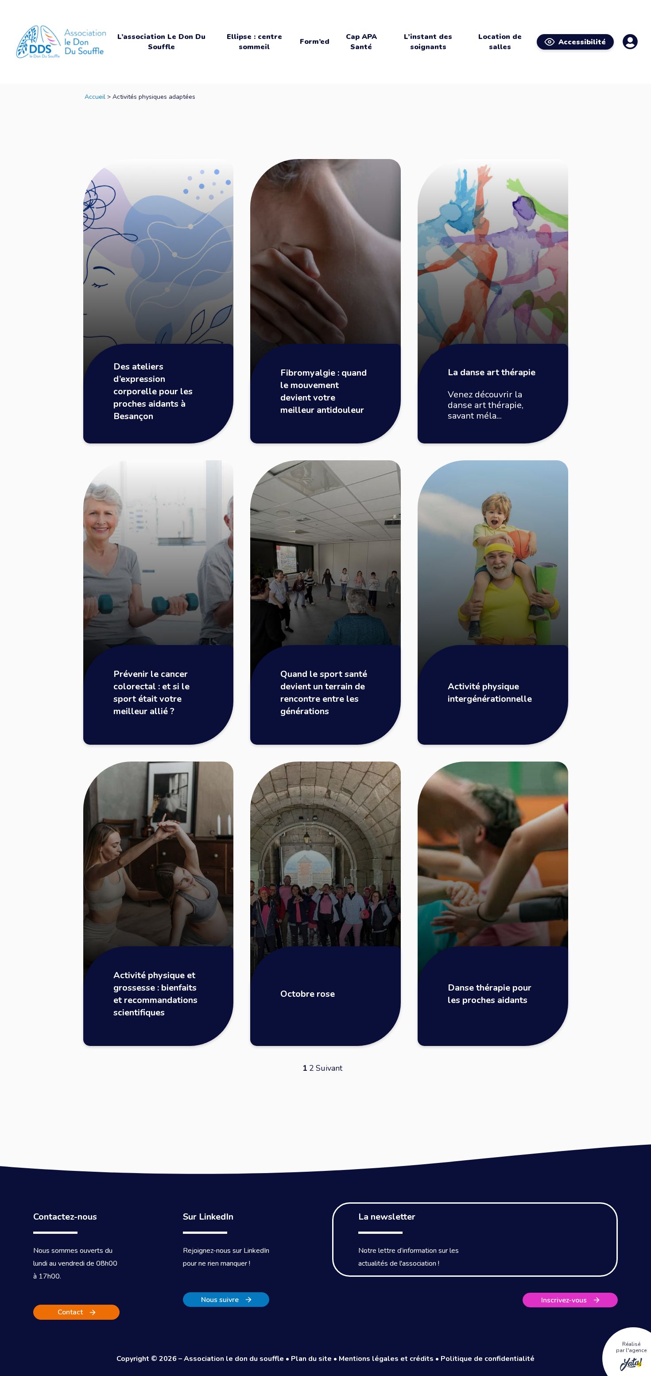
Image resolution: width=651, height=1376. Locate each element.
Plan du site (311, 1359)
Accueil (95, 97)
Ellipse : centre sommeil (254, 41)
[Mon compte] (630, 41)
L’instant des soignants (428, 41)
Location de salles (500, 41)
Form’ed (314, 42)
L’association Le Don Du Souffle (161, 41)
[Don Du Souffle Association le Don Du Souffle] (61, 42)
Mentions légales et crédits (386, 1359)
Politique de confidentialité (488, 1359)
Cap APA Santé (361, 41)
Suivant (329, 1068)
